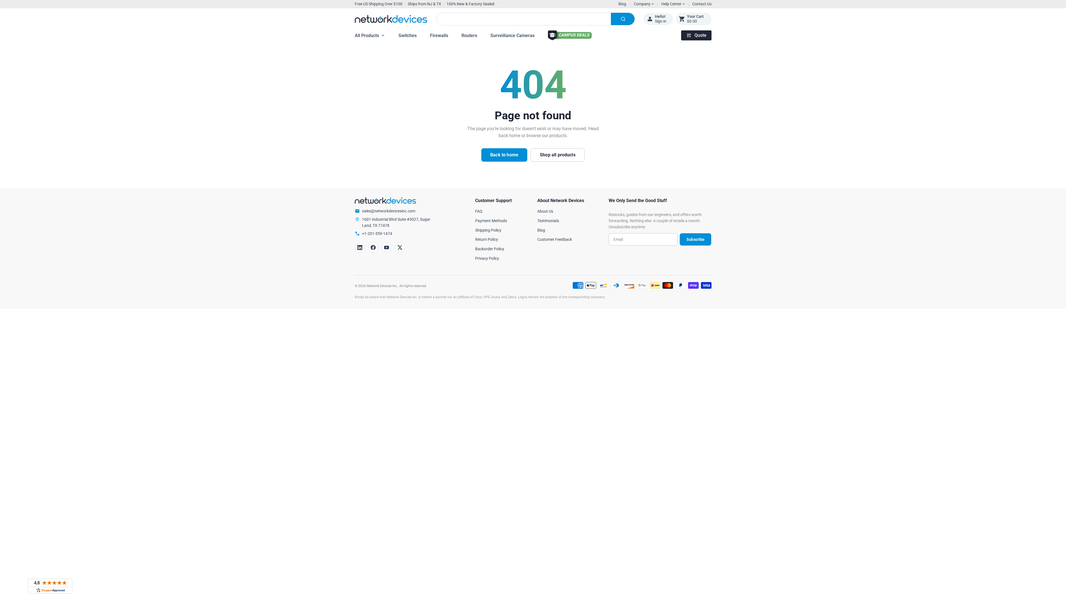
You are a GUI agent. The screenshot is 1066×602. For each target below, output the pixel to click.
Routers (469, 35)
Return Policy (486, 239)
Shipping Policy (488, 230)
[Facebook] (373, 247)
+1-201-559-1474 (377, 233)
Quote (700, 35)
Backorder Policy (489, 249)
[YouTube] (387, 247)
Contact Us (702, 4)
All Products (367, 35)
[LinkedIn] (360, 247)
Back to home (504, 154)
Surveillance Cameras (512, 35)
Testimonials (548, 221)
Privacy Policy (487, 258)
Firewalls (439, 35)
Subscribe (695, 239)
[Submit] (623, 19)
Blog (622, 4)
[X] (400, 247)
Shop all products (558, 154)
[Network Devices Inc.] (391, 19)
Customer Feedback (554, 239)
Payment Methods (491, 221)
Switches (408, 35)
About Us (545, 211)
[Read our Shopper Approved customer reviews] (50, 586)
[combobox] (535, 19)
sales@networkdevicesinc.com (388, 211)
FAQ (478, 211)
